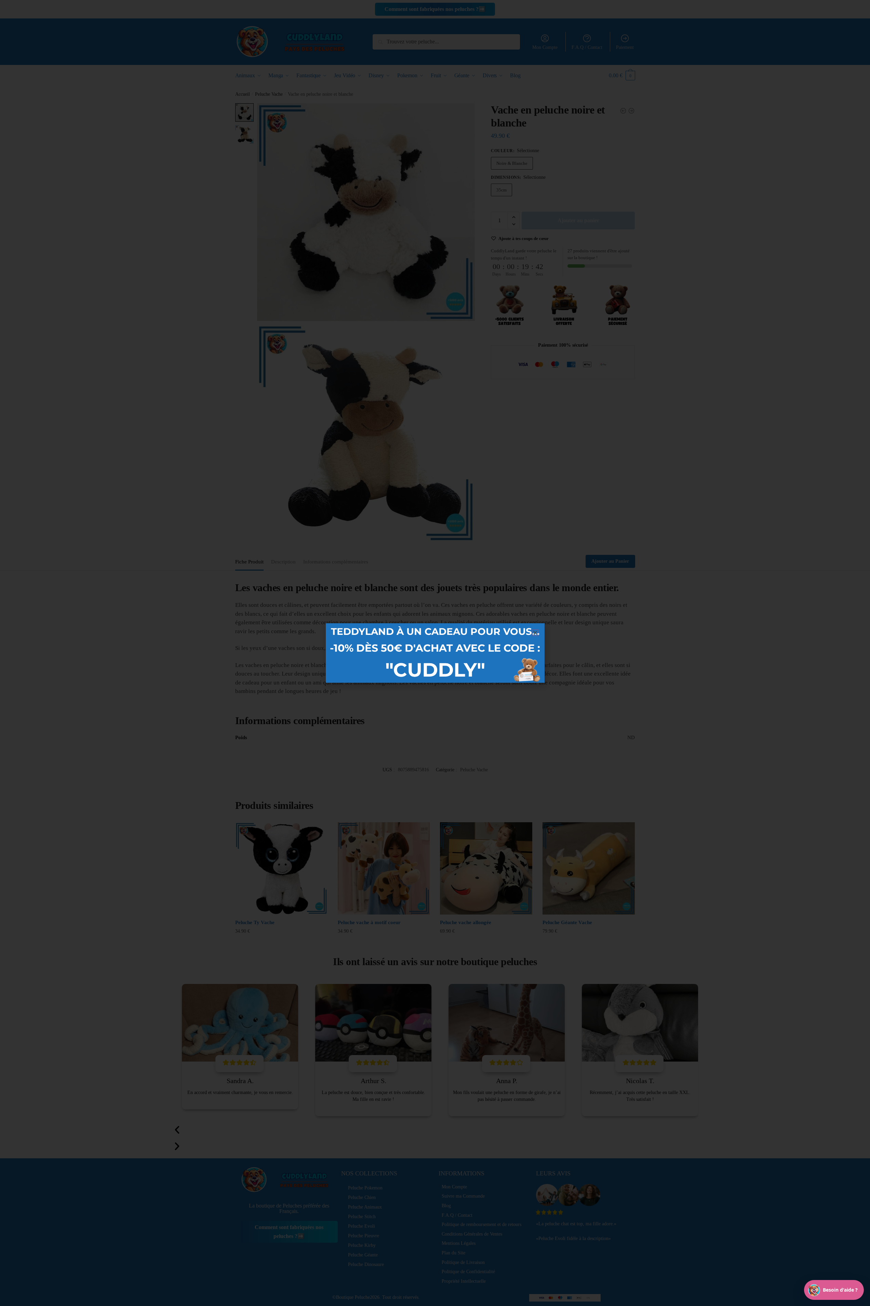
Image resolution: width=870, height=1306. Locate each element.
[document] (435, 653)
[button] (535, 632)
